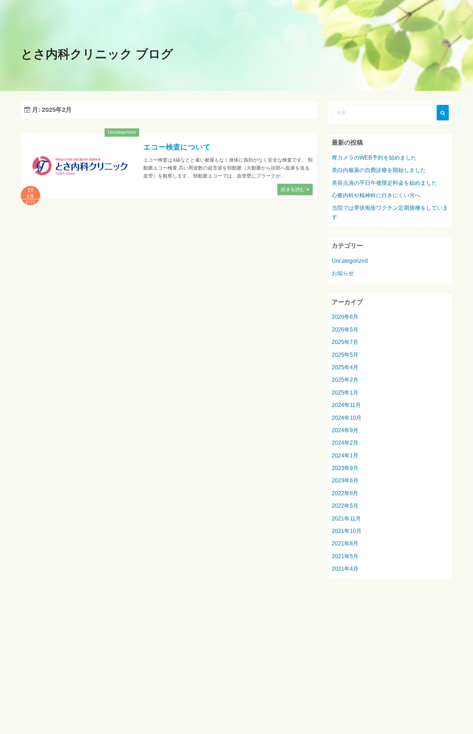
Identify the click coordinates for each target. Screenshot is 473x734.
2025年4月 (345, 367)
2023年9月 (345, 468)
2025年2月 (345, 380)
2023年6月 (345, 480)
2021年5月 (345, 556)
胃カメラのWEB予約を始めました (374, 158)
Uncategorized (122, 132)
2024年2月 (345, 443)
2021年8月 (345, 543)
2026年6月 (345, 317)
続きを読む (293, 189)
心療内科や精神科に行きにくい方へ (376, 195)
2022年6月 (345, 493)
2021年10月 (347, 531)
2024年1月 (345, 456)
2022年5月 (345, 506)
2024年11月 (346, 405)
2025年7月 (345, 342)
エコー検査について (177, 147)
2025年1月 (345, 393)
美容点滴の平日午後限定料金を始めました (384, 183)
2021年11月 (346, 519)
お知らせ (343, 273)
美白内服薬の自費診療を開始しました (379, 170)
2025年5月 (345, 355)
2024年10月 (347, 418)
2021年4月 (345, 569)
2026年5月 (345, 330)
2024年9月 (345, 430)
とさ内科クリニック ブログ (97, 54)
